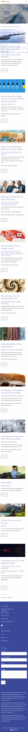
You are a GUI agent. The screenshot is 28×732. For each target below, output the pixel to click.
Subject (8, 663)
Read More (4, 70)
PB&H (18, 47)
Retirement (18, 54)
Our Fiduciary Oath (5, 14)
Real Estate (17, 251)
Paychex (24, 47)
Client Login (4, 44)
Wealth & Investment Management (9, 23)
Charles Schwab (5, 47)
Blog (2, 38)
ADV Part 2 (4, 637)
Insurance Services (22, 32)
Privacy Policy (4, 640)
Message (8, 669)
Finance (2, 54)
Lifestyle (9, 104)
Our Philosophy (22, 11)
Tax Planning (16, 202)
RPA (13, 51)
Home (2, 5)
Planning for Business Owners (8, 32)
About (2, 8)
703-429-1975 (5, 615)
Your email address (11, 657)
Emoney (13, 47)
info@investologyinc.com (7, 621)
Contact (3, 41)
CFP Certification (17, 14)
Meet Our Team (5, 11)
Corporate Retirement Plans (8, 29)
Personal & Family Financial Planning (10, 26)
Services (3, 20)
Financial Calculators (10, 38)
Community (4, 17)
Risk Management (5, 56)
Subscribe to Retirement (7, 597)
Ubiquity (7, 51)
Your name (9, 651)
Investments (12, 54)
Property (3, 253)
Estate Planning (14, 152)
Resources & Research (6, 35)
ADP (2, 51)
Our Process (14, 11)
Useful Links (20, 38)
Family (20, 152)
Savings (7, 54)
